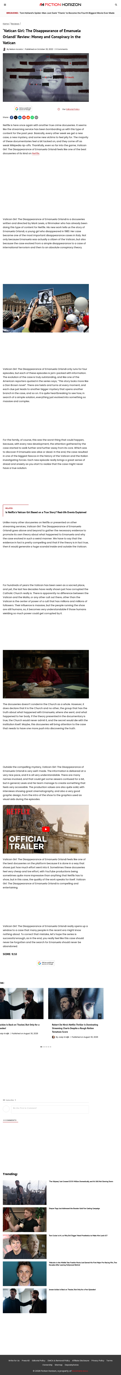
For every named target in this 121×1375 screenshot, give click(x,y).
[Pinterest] (24, 117)
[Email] (36, 117)
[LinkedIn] (20, 117)
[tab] (41, 1046)
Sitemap (59, 1365)
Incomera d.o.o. (80, 1370)
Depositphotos (72, 1365)
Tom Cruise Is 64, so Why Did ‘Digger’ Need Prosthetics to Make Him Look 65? (78, 1235)
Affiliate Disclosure (80, 1360)
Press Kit (26, 1360)
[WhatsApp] (32, 117)
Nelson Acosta (16, 49)
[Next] (100, 1016)
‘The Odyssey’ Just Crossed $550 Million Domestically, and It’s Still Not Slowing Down (81, 1181)
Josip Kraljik (63, 1037)
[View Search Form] (116, 5)
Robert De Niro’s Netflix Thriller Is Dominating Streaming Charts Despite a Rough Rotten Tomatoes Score (75, 1028)
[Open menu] (5, 5)
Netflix (35, 153)
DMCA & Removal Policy (59, 1360)
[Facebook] (11, 117)
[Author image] (4, 49)
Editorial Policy (73, 109)
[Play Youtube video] (46, 829)
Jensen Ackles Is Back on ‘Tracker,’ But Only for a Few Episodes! (72, 1289)
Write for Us (14, 1360)
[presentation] (76, 1003)
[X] (15, 117)
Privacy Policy (97, 1360)
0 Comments (61, 49)
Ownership (47, 1365)
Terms (109, 1360)
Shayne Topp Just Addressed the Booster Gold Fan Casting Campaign (74, 1208)
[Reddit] (28, 117)
